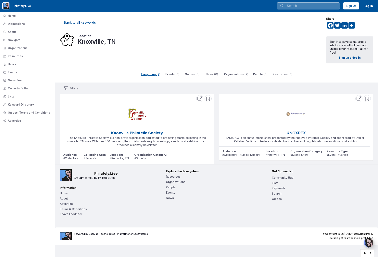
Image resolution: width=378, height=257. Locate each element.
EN (364, 253)
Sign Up (351, 5)
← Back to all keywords (78, 22)
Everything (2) (150, 74)
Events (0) (172, 74)
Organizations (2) (236, 74)
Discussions (13, 23)
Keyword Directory (18, 104)
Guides (277, 198)
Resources (12, 56)
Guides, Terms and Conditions (26, 112)
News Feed (12, 80)
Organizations (15, 48)
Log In (368, 5)
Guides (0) (192, 74)
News (170, 197)
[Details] (199, 98)
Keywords (278, 188)
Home (9, 15)
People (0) (260, 74)
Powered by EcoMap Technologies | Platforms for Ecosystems (111, 233)
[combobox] (308, 5)
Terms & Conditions (73, 209)
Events (9, 72)
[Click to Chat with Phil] (368, 243)
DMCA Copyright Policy (359, 233)
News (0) (212, 74)
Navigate (11, 40)
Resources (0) (282, 74)
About (9, 31)
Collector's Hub (16, 88)
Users (9, 64)
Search (277, 193)
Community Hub (283, 177)
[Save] (208, 98)
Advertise (11, 120)
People (171, 187)
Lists (8, 96)
